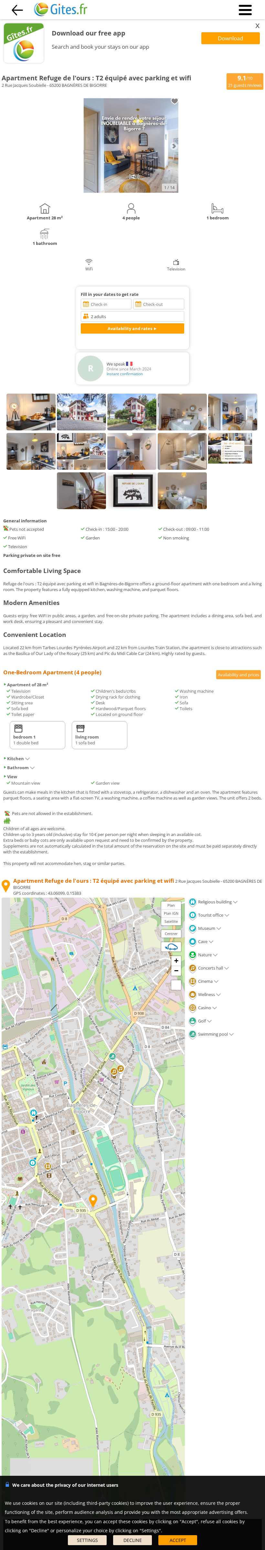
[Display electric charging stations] (171, 946)
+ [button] (176, 961)
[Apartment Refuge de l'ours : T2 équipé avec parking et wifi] (130, 192)
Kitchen (15, 758)
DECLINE (132, 1540)
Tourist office (210, 915)
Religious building (214, 902)
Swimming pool (212, 1034)
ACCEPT (178, 1540)
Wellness (206, 994)
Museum (206, 928)
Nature (204, 955)
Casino (204, 1008)
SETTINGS (87, 1540)
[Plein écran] (176, 985)
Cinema (205, 981)
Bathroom (18, 767)
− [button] (176, 971)
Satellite (171, 921)
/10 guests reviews (245, 81)
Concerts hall (210, 968)
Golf (201, 1021)
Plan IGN (171, 913)
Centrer (171, 933)
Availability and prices (238, 675)
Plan (171, 905)
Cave (202, 941)
